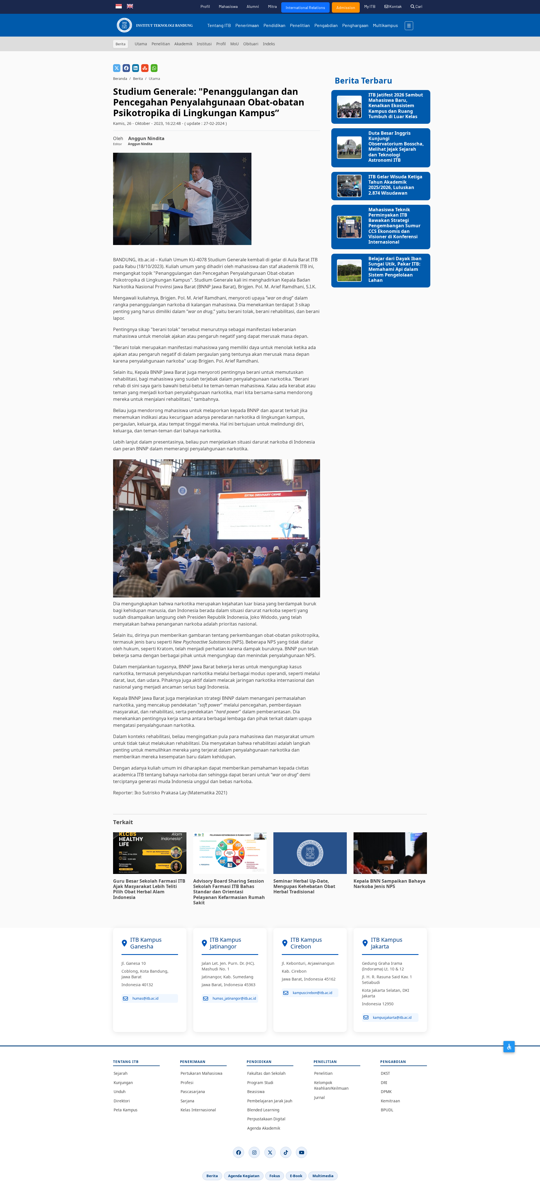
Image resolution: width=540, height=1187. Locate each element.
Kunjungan (123, 1082)
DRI (384, 1082)
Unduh (119, 1091)
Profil (205, 6)
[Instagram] (254, 1152)
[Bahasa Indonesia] (118, 6)
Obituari (250, 43)
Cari (418, 6)
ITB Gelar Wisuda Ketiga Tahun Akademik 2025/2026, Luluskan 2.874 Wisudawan (395, 185)
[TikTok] (285, 1152)
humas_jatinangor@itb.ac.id (234, 998)
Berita (138, 78)
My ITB (369, 6)
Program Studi (260, 1082)
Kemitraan (390, 1100)
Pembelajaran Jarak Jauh (269, 1100)
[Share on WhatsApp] (154, 68)
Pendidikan (274, 25)
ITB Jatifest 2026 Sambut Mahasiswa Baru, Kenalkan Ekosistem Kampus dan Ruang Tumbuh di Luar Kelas (395, 106)
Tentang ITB (219, 25)
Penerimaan (247, 25)
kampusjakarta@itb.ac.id (392, 1017)
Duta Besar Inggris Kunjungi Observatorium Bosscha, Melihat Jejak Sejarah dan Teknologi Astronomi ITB (396, 146)
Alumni (253, 6)
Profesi (187, 1082)
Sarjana (187, 1100)
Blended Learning (263, 1109)
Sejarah (120, 1073)
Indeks (269, 43)
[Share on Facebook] (126, 68)
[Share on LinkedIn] (135, 68)
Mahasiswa (228, 6)
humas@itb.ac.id (145, 998)
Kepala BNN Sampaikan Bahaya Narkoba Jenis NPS (390, 883)
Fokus (274, 1175)
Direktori (122, 1100)
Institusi (204, 43)
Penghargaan (355, 25)
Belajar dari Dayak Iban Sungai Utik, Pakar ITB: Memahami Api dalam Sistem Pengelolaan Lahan (395, 269)
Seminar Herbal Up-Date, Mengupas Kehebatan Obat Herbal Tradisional (304, 886)
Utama (141, 43)
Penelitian (300, 25)
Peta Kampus (126, 1109)
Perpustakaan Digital (266, 1118)
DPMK (386, 1091)
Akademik (183, 43)
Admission (345, 7)
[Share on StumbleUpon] (144, 68)
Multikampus (385, 25)
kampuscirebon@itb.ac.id (312, 992)
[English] (130, 6)
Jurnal (319, 1097)
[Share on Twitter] (116, 68)
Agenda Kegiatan (243, 1175)
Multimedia (323, 1175)
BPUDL (387, 1109)
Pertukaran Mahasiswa (201, 1073)
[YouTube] (301, 1152)
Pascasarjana (193, 1091)
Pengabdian (326, 25)
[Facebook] (238, 1152)
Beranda (120, 78)
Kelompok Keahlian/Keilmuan (331, 1085)
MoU (234, 43)
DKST (385, 1073)
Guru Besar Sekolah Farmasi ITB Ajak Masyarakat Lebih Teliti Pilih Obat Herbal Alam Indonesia (149, 889)
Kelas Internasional (198, 1109)
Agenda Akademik (263, 1128)
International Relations (305, 7)
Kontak (395, 6)
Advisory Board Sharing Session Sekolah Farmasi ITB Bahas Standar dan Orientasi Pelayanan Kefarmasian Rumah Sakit (229, 892)
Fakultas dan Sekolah (266, 1073)
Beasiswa (256, 1091)
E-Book (296, 1175)
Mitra (272, 6)
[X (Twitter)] (270, 1152)
